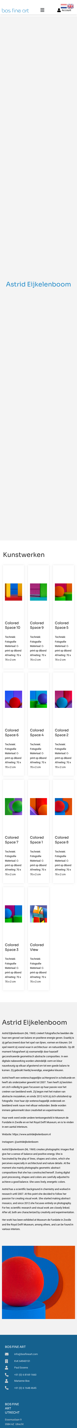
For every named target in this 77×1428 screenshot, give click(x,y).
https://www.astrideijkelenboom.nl (31, 1134)
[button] (42, 10)
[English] (70, 5)
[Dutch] (64, 5)
